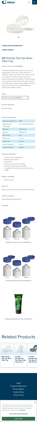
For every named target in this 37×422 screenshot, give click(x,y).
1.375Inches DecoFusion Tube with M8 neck (18, 319)
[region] (18, 411)
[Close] (35, 402)
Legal (18, 383)
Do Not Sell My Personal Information (18, 413)
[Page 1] (18, 37)
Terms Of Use (18, 395)
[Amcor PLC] (8, 2)
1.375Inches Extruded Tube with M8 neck (18, 281)
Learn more (22, 410)
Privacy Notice (18, 389)
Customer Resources (18, 386)
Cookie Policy (18, 392)
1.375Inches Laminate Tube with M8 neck (18, 242)
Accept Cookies (18, 418)
